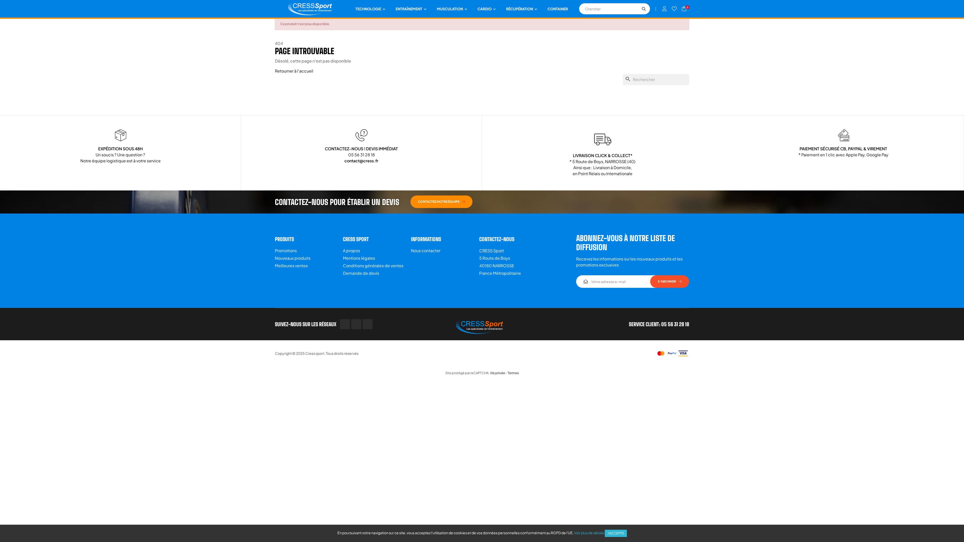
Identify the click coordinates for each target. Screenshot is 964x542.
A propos (351, 250)
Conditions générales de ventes (373, 265)
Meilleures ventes (291, 265)
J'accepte (616, 533)
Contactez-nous (496, 239)
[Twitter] (356, 324)
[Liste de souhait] (674, 9)
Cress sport (314, 353)
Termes (513, 373)
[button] (441, 201)
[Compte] (664, 8)
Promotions (286, 250)
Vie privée (497, 373)
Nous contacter (425, 250)
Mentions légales (359, 258)
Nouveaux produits (293, 258)
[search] (643, 8)
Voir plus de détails (589, 532)
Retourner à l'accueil (294, 71)
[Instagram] (368, 324)
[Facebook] (345, 324)
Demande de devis (361, 273)
